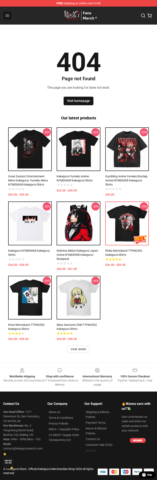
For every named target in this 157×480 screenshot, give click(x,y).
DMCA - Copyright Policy (64, 429)
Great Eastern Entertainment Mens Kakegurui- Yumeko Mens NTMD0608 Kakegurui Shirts (28, 180)
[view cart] (149, 15)
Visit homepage (78, 101)
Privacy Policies (58, 423)
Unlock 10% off (8, 462)
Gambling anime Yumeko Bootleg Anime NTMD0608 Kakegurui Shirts (126, 180)
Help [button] (149, 474)
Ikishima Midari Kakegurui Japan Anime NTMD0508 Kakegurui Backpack (77, 254)
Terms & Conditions (61, 417)
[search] (143, 15)
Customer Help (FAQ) (99, 444)
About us (54, 412)
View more (78, 349)
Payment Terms (95, 422)
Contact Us (93, 439)
